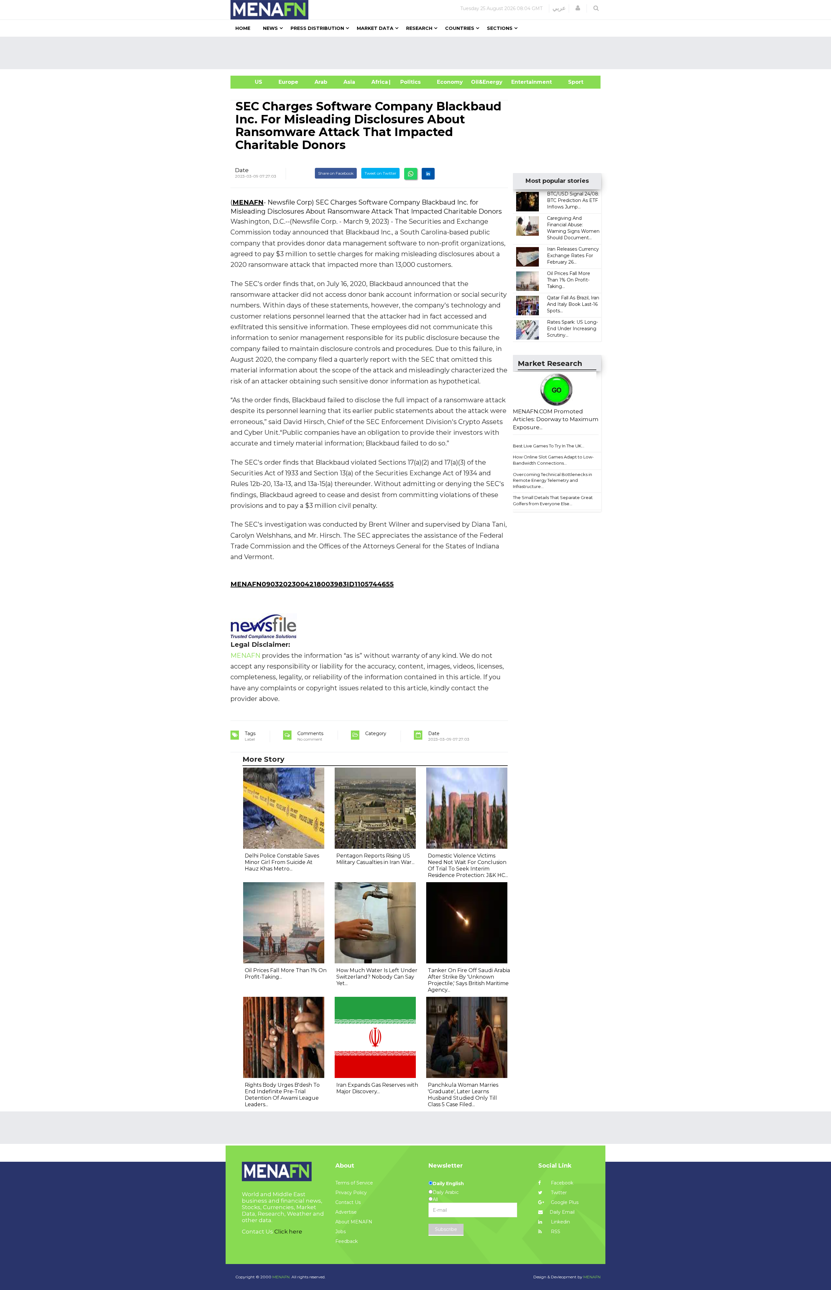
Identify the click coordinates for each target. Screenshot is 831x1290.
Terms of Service (354, 1183)
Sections (500, 28)
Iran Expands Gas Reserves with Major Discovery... (377, 1088)
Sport (571, 82)
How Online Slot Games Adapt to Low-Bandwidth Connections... (553, 460)
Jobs (340, 1231)
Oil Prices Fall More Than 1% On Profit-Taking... (568, 279)
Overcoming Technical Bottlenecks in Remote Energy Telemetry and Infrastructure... (552, 480)
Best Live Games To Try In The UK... (548, 445)
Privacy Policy (351, 1193)
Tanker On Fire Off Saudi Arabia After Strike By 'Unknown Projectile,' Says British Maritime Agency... (469, 980)
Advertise (346, 1212)
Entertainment (522, 82)
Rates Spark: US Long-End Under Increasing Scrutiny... (572, 328)
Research (419, 28)
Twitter (558, 1193)
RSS (555, 1231)
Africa (378, 82)
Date (242, 170)
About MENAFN (353, 1222)
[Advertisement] (418, 53)
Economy (450, 82)
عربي (559, 8)
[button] (578, 8)
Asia (349, 82)
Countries (459, 28)
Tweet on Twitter (380, 173)
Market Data (375, 28)
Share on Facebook (335, 173)
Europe (288, 82)
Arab (320, 82)
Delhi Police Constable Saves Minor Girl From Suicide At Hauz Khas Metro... (282, 862)
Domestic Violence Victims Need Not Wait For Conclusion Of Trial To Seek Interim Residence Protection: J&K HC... (468, 865)
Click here (288, 1231)
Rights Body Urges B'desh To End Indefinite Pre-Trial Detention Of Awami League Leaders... (282, 1095)
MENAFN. (281, 1276)
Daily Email (562, 1212)
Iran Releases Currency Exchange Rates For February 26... (573, 255)
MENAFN (248, 202)
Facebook (561, 1183)
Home (242, 28)
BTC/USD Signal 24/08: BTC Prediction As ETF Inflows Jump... (573, 200)
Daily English (448, 1183)
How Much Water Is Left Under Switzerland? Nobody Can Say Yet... (376, 976)
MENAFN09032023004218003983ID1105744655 (312, 584)
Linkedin (560, 1222)
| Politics (409, 82)
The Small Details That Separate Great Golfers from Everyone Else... (553, 500)
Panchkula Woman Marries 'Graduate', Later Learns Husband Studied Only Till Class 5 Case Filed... (463, 1095)
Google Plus (564, 1202)
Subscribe (446, 1229)
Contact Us (348, 1202)
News (270, 28)
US (250, 82)
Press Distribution (317, 28)
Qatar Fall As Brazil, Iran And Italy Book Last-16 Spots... (573, 304)
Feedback (346, 1241)
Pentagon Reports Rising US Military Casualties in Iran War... (375, 859)
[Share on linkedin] (428, 174)
